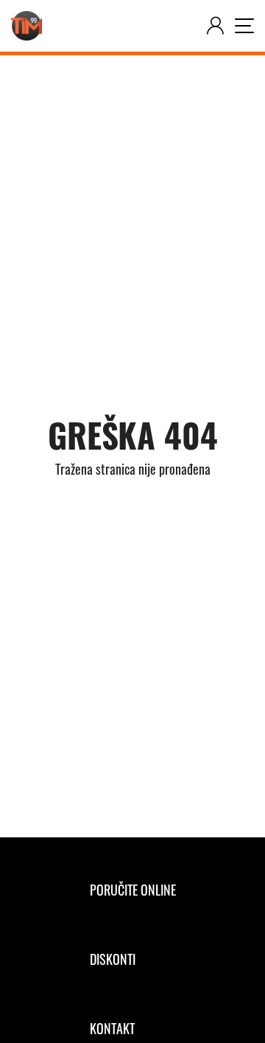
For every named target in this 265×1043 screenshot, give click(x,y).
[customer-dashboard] (215, 25)
